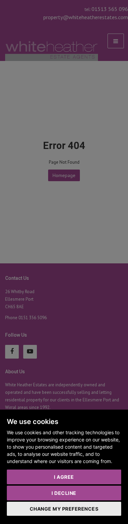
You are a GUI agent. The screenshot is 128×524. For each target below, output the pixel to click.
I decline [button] (64, 493)
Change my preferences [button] (64, 509)
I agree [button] (64, 477)
